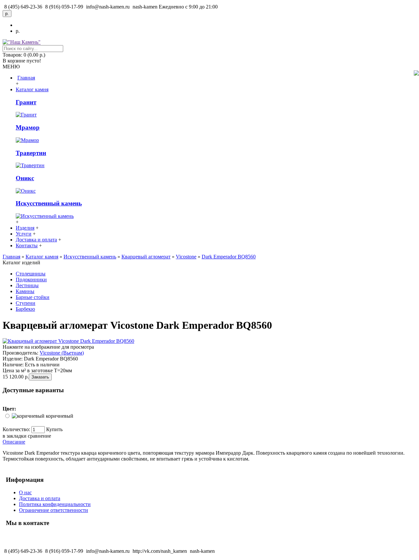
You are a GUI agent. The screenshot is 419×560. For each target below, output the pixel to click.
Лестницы (27, 285)
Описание (14, 442)
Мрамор (28, 127)
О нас (25, 492)
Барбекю (25, 309)
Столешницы (31, 273)
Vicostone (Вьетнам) (62, 353)
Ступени (25, 303)
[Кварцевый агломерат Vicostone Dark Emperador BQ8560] (68, 341)
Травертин (31, 152)
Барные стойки (32, 297)
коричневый (59, 416)
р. (18, 31)
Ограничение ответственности (53, 510)
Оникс (25, 178)
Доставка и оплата (39, 498)
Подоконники (31, 279)
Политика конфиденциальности (55, 504)
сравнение (39, 436)
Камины (25, 291)
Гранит (26, 102)
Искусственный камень (49, 203)
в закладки (15, 436)
